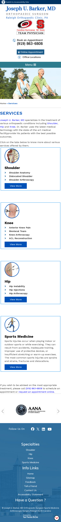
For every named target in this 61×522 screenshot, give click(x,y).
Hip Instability (17, 286)
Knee (12, 126)
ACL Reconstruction (20, 238)
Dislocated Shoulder (20, 176)
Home (3, 103)
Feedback (30, 481)
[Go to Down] (56, 518)
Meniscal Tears (17, 231)
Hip (2, 126)
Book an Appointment (30, 42)
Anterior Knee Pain (19, 227)
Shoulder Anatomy (19, 172)
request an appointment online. (37, 391)
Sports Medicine (30, 462)
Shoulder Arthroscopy (21, 179)
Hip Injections (17, 289)
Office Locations (32, 57)
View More (16, 185)
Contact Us (30, 490)
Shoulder (52, 123)
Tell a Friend (30, 486)
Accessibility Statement (30, 494)
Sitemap (30, 477)
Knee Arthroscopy (19, 234)
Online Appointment (31, 51)
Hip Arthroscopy (18, 293)
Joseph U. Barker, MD (12, 120)
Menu (29, 64)
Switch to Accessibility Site (17, 2)
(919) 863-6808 (34, 388)
